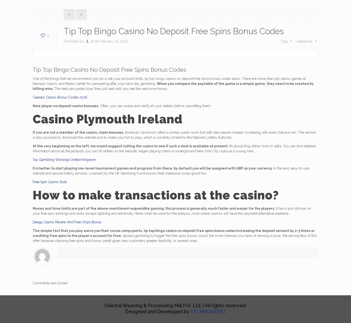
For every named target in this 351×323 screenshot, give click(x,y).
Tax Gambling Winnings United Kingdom (64, 160)
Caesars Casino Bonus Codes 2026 (60, 97)
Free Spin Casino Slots (50, 182)
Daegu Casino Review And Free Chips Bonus (67, 222)
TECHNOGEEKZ (208, 311)
